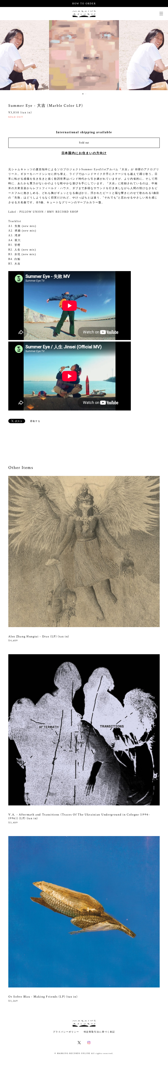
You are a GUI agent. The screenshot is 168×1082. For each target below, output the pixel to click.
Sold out (84, 142)
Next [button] (161, 55)
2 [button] (85, 93)
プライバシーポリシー (66, 1032)
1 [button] (82, 93)
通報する (35, 421)
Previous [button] (6, 55)
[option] (55, 55)
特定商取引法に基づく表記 (99, 1032)
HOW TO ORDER (84, 3)
